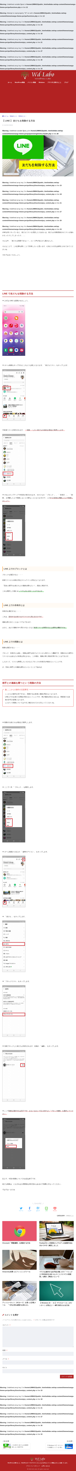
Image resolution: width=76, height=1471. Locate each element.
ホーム (10, 82)
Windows (42, 82)
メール (5, 1359)
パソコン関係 (32, 82)
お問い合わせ (46, 1466)
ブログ (66, 82)
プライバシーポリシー (33, 1466)
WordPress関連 (20, 82)
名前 (5, 1350)
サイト (4, 1367)
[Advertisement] (38, 99)
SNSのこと (70, 1216)
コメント (6, 1325)
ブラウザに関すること (54, 82)
